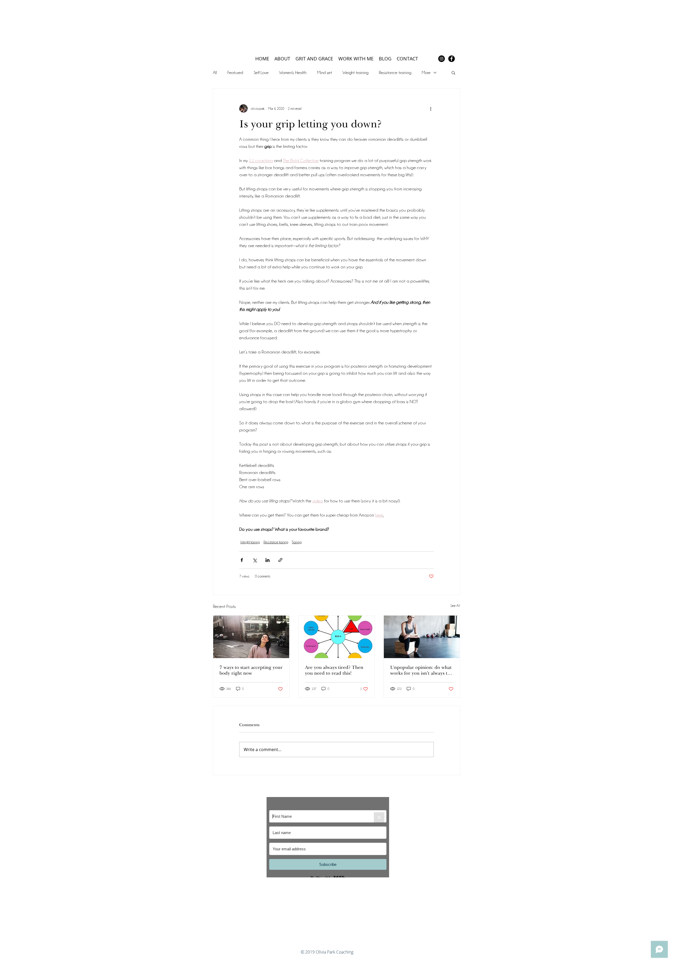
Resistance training (395, 72)
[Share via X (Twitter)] (254, 560)
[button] (453, 72)
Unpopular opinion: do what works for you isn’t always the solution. (421, 670)
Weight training (355, 72)
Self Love (261, 72)
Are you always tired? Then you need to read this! (334, 670)
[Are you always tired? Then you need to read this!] (337, 637)
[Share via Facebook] (241, 560)
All (215, 72)
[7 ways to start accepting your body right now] (251, 637)
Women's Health (293, 72)
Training (297, 542)
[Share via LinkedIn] (267, 560)
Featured (235, 72)
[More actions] (430, 108)
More (426, 72)
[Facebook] (451, 58)
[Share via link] (280, 560)
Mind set (324, 72)
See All (455, 605)
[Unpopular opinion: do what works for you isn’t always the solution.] (422, 637)
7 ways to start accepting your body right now (251, 670)
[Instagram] (441, 58)
